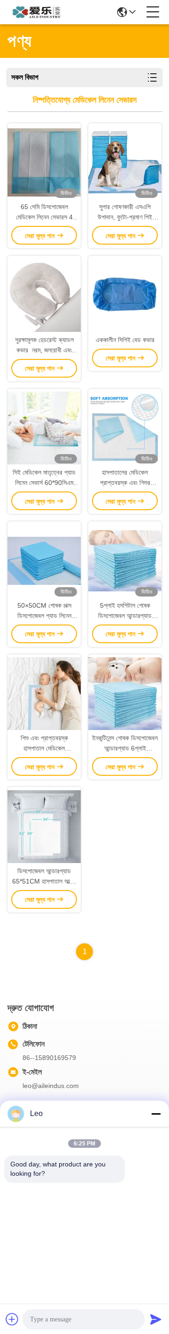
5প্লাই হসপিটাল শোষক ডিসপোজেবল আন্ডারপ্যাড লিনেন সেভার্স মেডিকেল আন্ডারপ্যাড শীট (125, 611)
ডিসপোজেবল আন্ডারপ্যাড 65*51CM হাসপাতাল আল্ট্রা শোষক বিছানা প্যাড (44, 876)
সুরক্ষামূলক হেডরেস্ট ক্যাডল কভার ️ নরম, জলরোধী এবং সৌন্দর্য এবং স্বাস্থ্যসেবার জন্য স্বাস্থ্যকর (44, 345)
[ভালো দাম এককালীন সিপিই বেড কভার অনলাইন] (124, 295)
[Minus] (155, 1113)
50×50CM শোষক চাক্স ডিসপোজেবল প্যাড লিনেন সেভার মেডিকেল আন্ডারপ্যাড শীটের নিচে (44, 611)
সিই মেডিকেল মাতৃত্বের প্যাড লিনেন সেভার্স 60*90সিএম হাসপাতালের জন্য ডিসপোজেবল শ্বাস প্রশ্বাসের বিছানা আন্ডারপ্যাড (44, 478)
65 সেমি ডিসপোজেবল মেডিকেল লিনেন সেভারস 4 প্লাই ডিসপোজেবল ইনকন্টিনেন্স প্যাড (44, 212)
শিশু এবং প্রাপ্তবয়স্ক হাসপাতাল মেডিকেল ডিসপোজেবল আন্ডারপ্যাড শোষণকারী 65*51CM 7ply (44, 743)
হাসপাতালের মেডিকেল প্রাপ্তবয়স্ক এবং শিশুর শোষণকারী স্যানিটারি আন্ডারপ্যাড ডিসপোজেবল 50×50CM (125, 478)
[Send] (155, 1319)
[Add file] (12, 1319)
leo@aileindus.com (51, 1085)
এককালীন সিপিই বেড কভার (125, 340)
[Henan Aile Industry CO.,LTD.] (38, 12)
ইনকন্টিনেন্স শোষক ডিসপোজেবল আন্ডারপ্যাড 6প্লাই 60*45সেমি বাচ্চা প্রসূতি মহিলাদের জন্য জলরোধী (125, 743)
